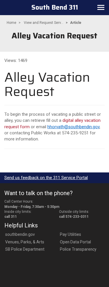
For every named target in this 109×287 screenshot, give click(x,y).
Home (11, 23)
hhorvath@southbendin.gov (73, 126)
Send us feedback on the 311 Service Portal (46, 177)
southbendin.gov (20, 234)
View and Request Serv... (43, 23)
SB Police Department (24, 249)
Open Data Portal (75, 242)
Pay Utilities (70, 234)
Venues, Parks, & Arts (24, 242)
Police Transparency (78, 249)
